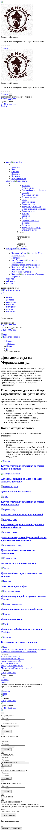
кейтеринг (11, 281)
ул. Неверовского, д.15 (11, 656)
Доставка (10, 181)
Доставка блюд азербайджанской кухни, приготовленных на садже (24, 539)
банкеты (10, 279)
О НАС (9, 297)
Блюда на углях (29, 211)
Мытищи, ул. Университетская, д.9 (16, 668)
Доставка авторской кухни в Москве (22, 609)
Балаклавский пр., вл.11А (12, 659)
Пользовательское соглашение (23, 652)
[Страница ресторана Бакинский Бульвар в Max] (24, 155)
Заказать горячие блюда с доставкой (22, 514)
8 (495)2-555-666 (8, 104)
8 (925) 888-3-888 (8, 99)
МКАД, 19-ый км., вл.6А (12, 666)
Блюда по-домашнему (31, 206)
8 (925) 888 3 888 (8, 330)
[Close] (2, 826)
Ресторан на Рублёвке (21, 272)
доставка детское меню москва (18, 563)
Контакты (15, 176)
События (15, 167)
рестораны (11, 302)
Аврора (25, 265)
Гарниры (26, 216)
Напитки (26, 225)
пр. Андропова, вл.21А (11, 661)
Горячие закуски (29, 197)
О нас (8, 162)
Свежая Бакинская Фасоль (33, 190)
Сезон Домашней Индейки (34, 209)
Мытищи (15, 258)
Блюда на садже (29, 204)
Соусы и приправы (30, 220)
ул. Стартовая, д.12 (9, 663)
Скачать (4, 48)
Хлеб (24, 218)
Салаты (25, 192)
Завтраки (26, 185)
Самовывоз (16, 829)
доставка (10, 300)
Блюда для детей (29, 230)
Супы (24, 199)
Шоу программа (18, 178)
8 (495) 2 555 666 (8, 325)
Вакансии (15, 174)
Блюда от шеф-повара (31, 227)
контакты (10, 311)
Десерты (26, 223)
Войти (4, 106)
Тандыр (25, 213)
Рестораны (11, 248)
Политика (5, 652)
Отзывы (15, 171)
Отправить (6, 750)
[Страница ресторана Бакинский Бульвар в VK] (2, 108)
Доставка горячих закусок (16, 491)
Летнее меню (28, 188)
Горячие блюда (28, 202)
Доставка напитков (12, 619)
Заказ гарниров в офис (14, 586)
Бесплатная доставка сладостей (19, 642)
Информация (40, 649)
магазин (9, 283)
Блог (13, 169)
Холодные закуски (30, 195)
